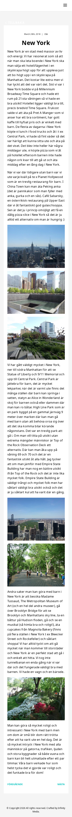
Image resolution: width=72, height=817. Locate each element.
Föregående (15, 784)
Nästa (61, 784)
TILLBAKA (16, 23)
